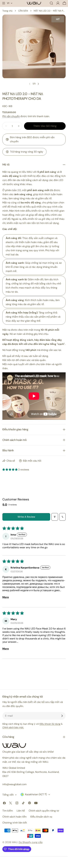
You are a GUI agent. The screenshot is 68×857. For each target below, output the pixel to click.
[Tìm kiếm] (51, 3)
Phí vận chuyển (11, 116)
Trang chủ (7, 10)
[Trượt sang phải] (38, 83)
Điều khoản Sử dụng (50, 723)
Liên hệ (21, 810)
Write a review (26, 516)
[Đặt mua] (62, 716)
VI (8, 3)
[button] (10, 469)
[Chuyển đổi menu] (3, 3)
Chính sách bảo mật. (13, 727)
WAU (15, 842)
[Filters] (54, 517)
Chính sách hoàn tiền (14, 816)
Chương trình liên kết (14, 822)
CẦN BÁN (23, 10)
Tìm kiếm (7, 810)
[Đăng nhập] (58, 3)
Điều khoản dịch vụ (41, 816)
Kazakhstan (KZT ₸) (36, 794)
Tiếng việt (8, 794)
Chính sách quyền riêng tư (44, 810)
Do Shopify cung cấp (31, 842)
